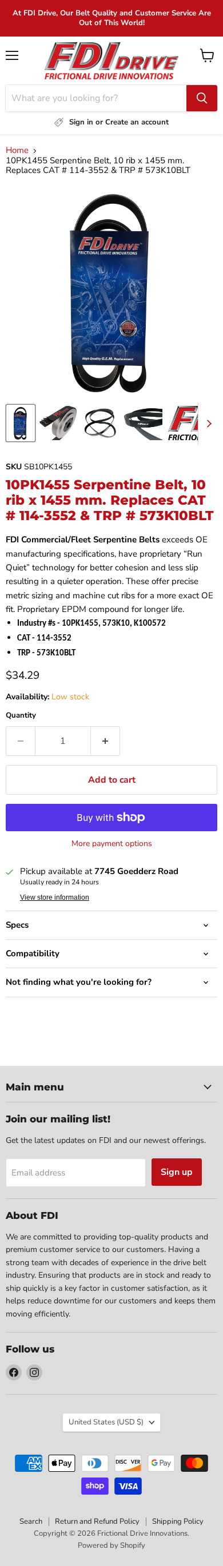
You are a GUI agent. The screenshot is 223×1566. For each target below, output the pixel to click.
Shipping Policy (178, 1521)
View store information (54, 897)
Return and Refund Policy (97, 1521)
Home (17, 150)
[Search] (201, 98)
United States (106, 1422)
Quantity (21, 715)
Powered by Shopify (111, 1545)
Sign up (177, 1172)
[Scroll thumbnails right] (207, 423)
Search (30, 1521)
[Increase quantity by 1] (105, 741)
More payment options (111, 843)
